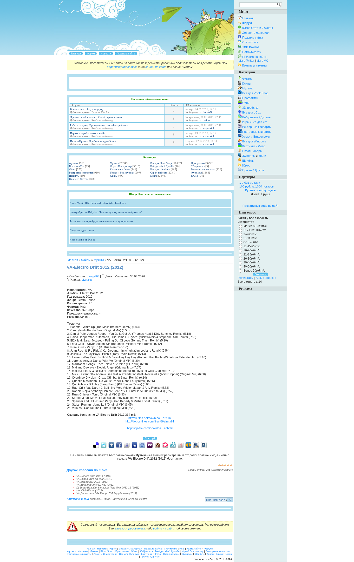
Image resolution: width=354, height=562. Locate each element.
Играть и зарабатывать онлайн (87, 133)
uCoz (211, 559)
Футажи (74, 163)
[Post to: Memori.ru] (165, 445)
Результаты (246, 278)
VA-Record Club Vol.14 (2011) (93, 476)
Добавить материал (255, 32)
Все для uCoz (76, 166)
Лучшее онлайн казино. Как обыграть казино (96, 117)
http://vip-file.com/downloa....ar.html (150, 428)
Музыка (114, 163)
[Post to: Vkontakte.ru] (204, 445)
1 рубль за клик (249, 182)
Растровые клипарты (81, 172)
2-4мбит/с (250, 234)
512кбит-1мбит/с (254, 230)
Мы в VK (262, 60)
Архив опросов (266, 278)
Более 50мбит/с (254, 270)
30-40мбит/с (251, 262)
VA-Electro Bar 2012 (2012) (92, 481)
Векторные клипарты (203, 169)
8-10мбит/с (250, 242)
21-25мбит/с (251, 254)
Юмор (194, 175)
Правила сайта (252, 37)
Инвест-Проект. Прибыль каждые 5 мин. (93, 141)
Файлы (86, 260)
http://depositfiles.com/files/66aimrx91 (149, 421)
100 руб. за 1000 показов (256, 186)
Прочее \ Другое (79, 178)
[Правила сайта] (126, 53)
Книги (153, 175)
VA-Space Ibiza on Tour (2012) (94, 478)
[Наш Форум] (91, 53)
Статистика (250, 42)
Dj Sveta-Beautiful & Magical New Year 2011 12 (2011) (107, 487)
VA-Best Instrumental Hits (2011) (95, 484)
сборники (95, 498)
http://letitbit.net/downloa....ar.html (149, 418)
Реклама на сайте (254, 57)
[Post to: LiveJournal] (196, 445)
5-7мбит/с (250, 238)
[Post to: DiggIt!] (111, 445)
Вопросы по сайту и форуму (86, 109)
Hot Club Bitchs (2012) (89, 490)
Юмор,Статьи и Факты (257, 28)
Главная (72, 260)
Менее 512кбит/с (255, 226)
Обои (72, 169)
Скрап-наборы (158, 172)
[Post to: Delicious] (96, 445)
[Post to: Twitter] (103, 445)
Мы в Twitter (246, 60)
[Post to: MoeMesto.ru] (173, 445)
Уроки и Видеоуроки (122, 172)
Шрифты (74, 175)
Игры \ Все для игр (121, 166)
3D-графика (198, 166)
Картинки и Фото (120, 169)
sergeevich (209, 128)
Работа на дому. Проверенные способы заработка (99, 125)
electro (143, 498)
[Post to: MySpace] (134, 445)
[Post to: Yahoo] (150, 445)
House (106, 498)
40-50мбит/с (251, 266)
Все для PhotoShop (161, 163)
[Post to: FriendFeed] (142, 445)
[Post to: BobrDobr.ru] (157, 445)
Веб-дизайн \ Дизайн (162, 166)
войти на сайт (155, 67)
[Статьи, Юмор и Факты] (106, 53)
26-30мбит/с (251, 258)
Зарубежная (119, 498)
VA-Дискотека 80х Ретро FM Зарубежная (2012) (106, 493)
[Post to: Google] (127, 445)
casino (206, 120)
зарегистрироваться (122, 67)
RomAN (207, 112)
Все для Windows (160, 169)
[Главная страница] (76, 53)
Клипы (113, 175)
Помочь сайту (251, 52)
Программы (198, 163)
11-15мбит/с (251, 246)
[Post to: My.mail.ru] (188, 445)
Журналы (196, 172)
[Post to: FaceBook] (119, 445)
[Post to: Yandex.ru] (180, 445)
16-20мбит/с (251, 250)
